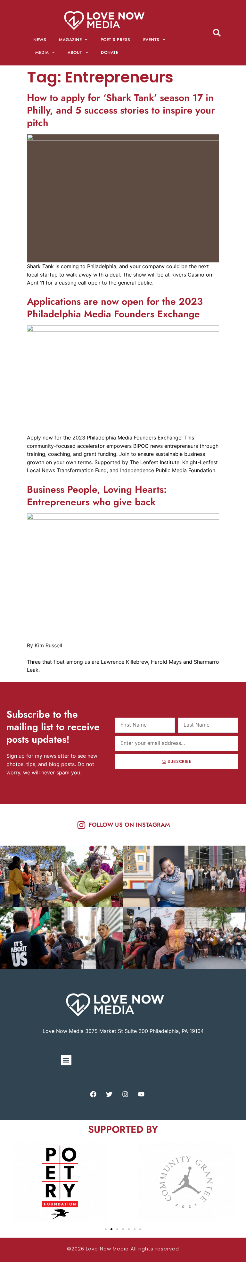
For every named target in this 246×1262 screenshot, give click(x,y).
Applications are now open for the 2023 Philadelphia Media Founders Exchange (115, 307)
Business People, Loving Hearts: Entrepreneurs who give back (97, 495)
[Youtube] (141, 1094)
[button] (66, 1060)
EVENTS (151, 40)
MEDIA (42, 52)
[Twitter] (109, 1094)
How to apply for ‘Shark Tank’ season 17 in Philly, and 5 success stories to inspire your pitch (121, 110)
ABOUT (75, 52)
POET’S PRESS (115, 40)
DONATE (109, 52)
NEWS (39, 40)
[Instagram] (125, 1094)
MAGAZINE (70, 40)
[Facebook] (93, 1094)
